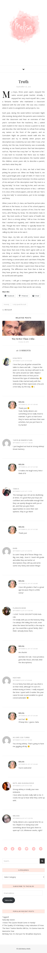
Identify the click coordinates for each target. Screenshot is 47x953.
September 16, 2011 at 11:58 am (23, 443)
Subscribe (8, 900)
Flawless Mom (19, 608)
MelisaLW (8, 310)
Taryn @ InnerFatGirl (23, 440)
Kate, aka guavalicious (23, 783)
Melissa (16, 816)
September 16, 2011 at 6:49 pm (22, 551)
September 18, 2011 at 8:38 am (22, 680)
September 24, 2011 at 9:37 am (22, 786)
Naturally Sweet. (8, 920)
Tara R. (16, 489)
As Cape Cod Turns (21, 737)
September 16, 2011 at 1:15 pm (22, 491)
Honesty (6, 304)
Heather (16, 678)
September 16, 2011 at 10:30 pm (23, 610)
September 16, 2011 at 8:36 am (22, 361)
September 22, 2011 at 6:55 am (28, 715)
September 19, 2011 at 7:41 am (22, 740)
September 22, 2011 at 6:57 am (28, 467)
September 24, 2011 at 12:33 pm (23, 818)
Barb (15, 548)
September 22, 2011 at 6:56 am (28, 583)
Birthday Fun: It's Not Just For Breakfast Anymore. (21, 934)
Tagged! (5, 917)
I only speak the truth (19, 304)
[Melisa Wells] (23, 26)
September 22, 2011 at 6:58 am (28, 404)
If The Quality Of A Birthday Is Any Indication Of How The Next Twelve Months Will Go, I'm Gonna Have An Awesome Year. (23, 928)
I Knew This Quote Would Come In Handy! (18, 922)
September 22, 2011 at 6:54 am (28, 649)
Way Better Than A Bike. (23, 338)
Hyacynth (17, 358)
